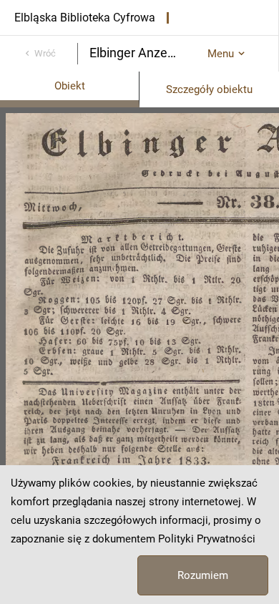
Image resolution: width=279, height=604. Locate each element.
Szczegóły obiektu (209, 89)
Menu (220, 53)
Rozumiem (202, 575)
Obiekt (69, 85)
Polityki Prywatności (206, 538)
